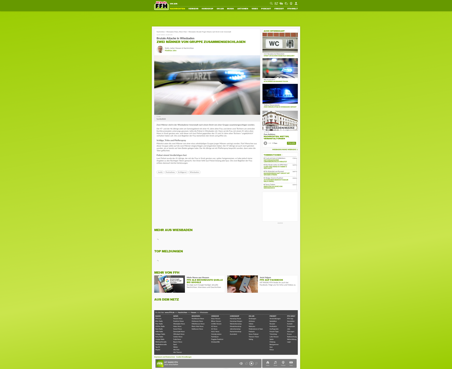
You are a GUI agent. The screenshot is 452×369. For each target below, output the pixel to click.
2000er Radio (160, 326)
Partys (272, 350)
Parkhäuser (215, 337)
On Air (220, 9)
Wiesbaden (194, 172)
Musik (230, 9)
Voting (251, 339)
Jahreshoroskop (235, 329)
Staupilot (281, 3)
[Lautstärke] (241, 363)
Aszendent (233, 334)
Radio (158, 316)
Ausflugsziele (274, 329)
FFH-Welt (292, 9)
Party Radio (159, 337)
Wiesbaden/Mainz (172, 32)
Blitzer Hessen (216, 321)
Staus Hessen (215, 318)
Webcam (291, 3)
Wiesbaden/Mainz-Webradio (284, 149)
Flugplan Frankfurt (217, 339)
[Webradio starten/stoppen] (251, 363)
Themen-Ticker (272, 155)
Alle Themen (177, 352)
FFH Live (158, 318)
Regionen (196, 316)
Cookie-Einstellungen (184, 357)
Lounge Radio (159, 339)
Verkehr (193, 9)
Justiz (160, 172)
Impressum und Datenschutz (164, 357)
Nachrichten (177, 9)
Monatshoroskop (235, 326)
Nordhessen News (198, 318)
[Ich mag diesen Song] (247, 363)
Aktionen (242, 9)
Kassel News (177, 329)
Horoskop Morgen (236, 321)
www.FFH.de (169, 312)
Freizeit (279, 9)
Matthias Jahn (170, 51)
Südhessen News (197, 329)
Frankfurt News (178, 321)
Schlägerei (182, 172)
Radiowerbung (292, 337)
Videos (251, 324)
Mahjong (272, 342)
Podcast (266, 9)
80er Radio (159, 321)
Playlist (276, 3)
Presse (289, 334)
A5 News (214, 329)
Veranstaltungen (275, 318)
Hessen (193, 312)
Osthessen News (197, 321)
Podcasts (252, 331)
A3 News (214, 326)
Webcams (252, 326)
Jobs (288, 329)
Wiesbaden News (179, 324)
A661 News (215, 331)
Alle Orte (176, 350)
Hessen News (178, 318)
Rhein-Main (183, 32)
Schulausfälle (215, 342)
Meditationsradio (161, 344)
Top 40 (157, 347)
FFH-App (290, 318)
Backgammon (274, 344)
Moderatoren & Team (256, 329)
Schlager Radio (160, 334)
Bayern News (177, 342)
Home (267, 365)
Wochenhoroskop (236, 324)
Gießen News (177, 337)
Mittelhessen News (198, 324)
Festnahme (170, 172)
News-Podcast (253, 334)
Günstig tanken (216, 334)
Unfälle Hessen (216, 324)
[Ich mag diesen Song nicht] (256, 363)
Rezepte (272, 324)
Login (289, 342)
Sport (175, 344)
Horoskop (207, 9)
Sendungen (252, 318)
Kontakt (290, 324)
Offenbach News (178, 334)
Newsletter (291, 321)
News (175, 316)
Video (255, 9)
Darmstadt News (179, 331)
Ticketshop (273, 334)
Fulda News (177, 339)
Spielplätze (273, 321)
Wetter (286, 3)
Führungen (290, 331)
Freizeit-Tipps (274, 331)
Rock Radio (159, 329)
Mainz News (177, 326)
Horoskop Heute (235, 318)
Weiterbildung (292, 339)
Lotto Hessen (274, 337)
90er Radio (159, 324)
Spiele (272, 339)
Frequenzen (291, 326)
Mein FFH (296, 3)
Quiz (271, 347)
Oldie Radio (159, 331)
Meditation (273, 326)
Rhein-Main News (198, 326)
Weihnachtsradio (160, 342)
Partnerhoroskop (235, 331)
